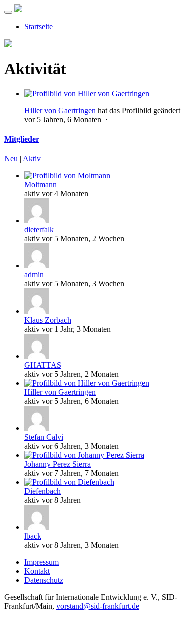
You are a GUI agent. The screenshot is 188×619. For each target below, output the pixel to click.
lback (32, 536)
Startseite (38, 26)
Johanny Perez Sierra (57, 464)
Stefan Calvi (43, 437)
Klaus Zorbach (47, 320)
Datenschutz (43, 580)
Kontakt (37, 571)
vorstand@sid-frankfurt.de (97, 606)
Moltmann (40, 184)
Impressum (41, 562)
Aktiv (32, 158)
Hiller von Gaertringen (60, 110)
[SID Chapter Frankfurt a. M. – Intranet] (18, 9)
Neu (11, 158)
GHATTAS (42, 365)
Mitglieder (21, 139)
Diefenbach (42, 491)
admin (34, 274)
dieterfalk (39, 229)
